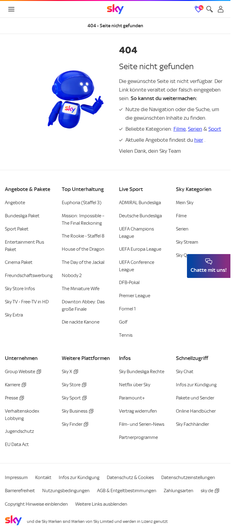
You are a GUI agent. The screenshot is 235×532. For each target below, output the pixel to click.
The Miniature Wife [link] (80, 288)
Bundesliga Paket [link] (22, 216)
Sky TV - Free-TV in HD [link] (27, 302)
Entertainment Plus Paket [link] (24, 245)
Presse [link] (11, 398)
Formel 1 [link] (127, 309)
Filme (179, 129)
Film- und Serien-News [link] (141, 424)
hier (198, 140)
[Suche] (209, 9)
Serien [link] (182, 229)
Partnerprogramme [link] (138, 437)
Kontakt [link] (43, 477)
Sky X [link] (67, 371)
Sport (214, 129)
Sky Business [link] (75, 411)
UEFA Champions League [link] (136, 232)
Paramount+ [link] (132, 398)
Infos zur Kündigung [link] (196, 385)
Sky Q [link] (181, 255)
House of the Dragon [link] (83, 249)
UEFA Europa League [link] (140, 249)
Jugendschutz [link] (19, 431)
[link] (115, 9)
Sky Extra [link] (14, 315)
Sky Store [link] (71, 385)
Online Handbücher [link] (196, 411)
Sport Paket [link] (16, 229)
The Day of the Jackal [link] (83, 262)
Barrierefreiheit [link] (20, 490)
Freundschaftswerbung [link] (29, 275)
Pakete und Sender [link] (195, 398)
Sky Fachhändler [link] (192, 424)
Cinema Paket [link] (18, 262)
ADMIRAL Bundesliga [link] (140, 202)
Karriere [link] (12, 385)
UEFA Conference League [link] (136, 266)
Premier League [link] (134, 295)
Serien (195, 129)
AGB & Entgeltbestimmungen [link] (126, 490)
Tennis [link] (125, 335)
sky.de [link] (207, 490)
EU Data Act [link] (17, 444)
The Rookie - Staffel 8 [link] (83, 236)
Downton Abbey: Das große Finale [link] (83, 305)
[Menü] (11, 9)
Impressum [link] (16, 477)
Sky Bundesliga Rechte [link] (141, 371)
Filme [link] (181, 216)
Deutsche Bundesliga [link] (140, 216)
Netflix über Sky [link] (134, 385)
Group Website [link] (20, 371)
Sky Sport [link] (71, 398)
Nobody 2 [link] (72, 275)
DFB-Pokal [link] (129, 282)
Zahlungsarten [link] (178, 490)
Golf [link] (123, 322)
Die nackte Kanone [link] (80, 322)
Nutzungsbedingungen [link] (66, 490)
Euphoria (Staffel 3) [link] (82, 202)
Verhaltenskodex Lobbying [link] (22, 414)
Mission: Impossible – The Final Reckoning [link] (83, 219)
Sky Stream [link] (187, 242)
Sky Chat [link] (184, 371)
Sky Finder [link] (72, 424)
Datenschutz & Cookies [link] (130, 477)
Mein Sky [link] (184, 202)
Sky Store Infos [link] (20, 288)
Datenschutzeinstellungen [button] (188, 477)
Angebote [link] (15, 202)
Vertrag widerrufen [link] (138, 411)
